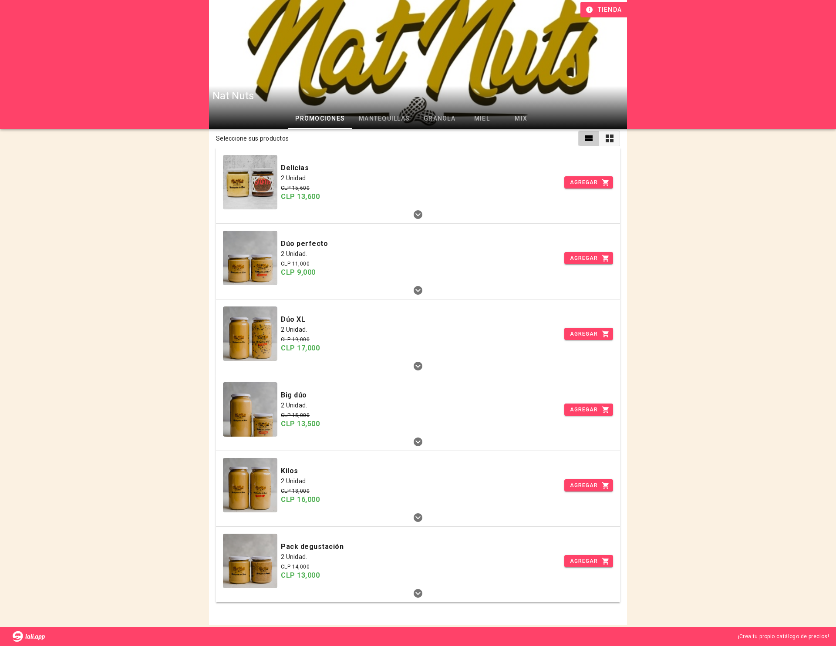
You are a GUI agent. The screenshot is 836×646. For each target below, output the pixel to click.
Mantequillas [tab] (384, 118)
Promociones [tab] (320, 118)
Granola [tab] (439, 118)
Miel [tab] (482, 118)
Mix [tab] (521, 118)
